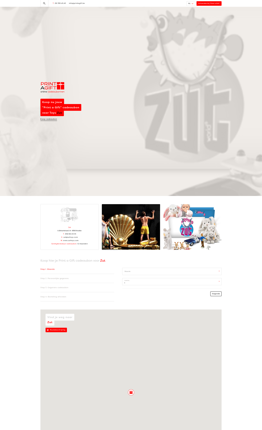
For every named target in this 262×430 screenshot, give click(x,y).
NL (189, 3)
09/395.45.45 (59, 3)
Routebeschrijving (57, 330)
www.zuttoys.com (70, 240)
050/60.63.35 (69, 234)
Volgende (216, 294)
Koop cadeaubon (48, 119)
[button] (131, 392)
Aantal (127, 280)
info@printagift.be (77, 3)
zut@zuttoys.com (69, 237)
